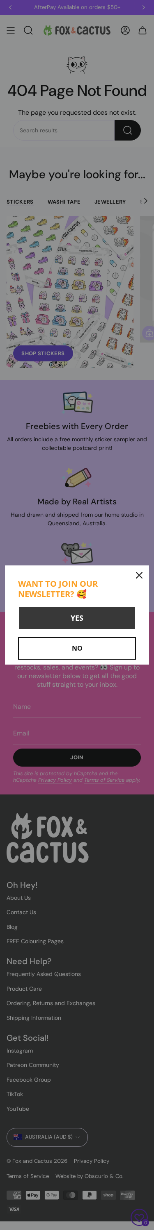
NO (77, 648)
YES (77, 618)
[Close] (139, 575)
